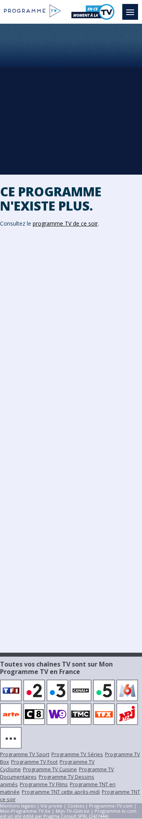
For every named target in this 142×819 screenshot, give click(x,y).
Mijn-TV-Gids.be (73, 811)
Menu (130, 12)
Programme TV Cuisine (50, 769)
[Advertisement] (71, 99)
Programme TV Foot (34, 761)
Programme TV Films (44, 784)
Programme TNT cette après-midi (61, 791)
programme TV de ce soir (65, 223)
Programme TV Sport (24, 754)
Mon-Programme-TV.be (25, 811)
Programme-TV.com (111, 806)
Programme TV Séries (77, 754)
